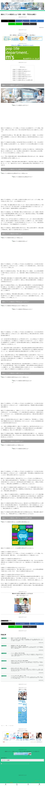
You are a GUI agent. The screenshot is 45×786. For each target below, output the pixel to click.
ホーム (8, 780)
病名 (10, 620)
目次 (21, 67)
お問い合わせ (37, 780)
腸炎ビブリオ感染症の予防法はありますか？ (22, 74)
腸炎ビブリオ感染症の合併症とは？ (20, 78)
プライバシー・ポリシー (22, 780)
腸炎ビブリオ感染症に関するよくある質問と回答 (23, 80)
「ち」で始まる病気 (5, 620)
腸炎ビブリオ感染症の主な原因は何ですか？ (22, 71)
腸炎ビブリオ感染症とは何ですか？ (20, 69)
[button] (30, 24)
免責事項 (11, 782)
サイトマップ (33, 782)
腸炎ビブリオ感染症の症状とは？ (19, 73)
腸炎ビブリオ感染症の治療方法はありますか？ (22, 76)
